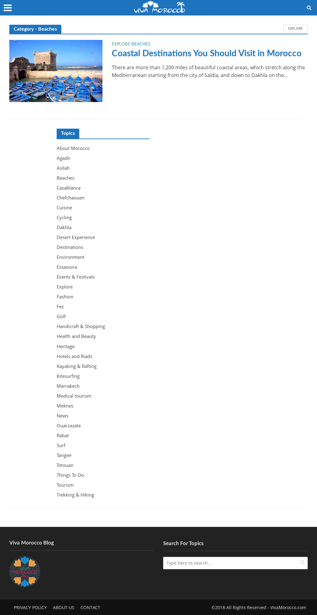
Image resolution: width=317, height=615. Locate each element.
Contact (90, 607)
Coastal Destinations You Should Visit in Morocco (207, 53)
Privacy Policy (30, 607)
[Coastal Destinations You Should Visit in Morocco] (55, 70)
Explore (295, 28)
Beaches (141, 44)
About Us (63, 607)
